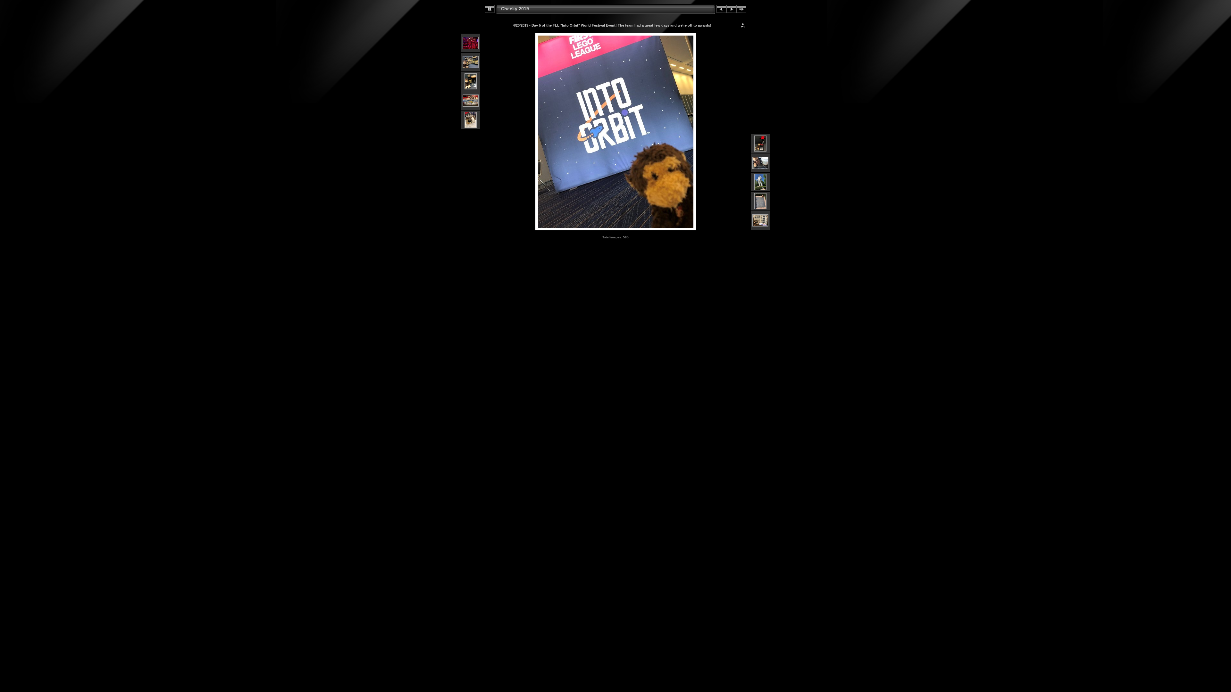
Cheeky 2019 (515, 8)
